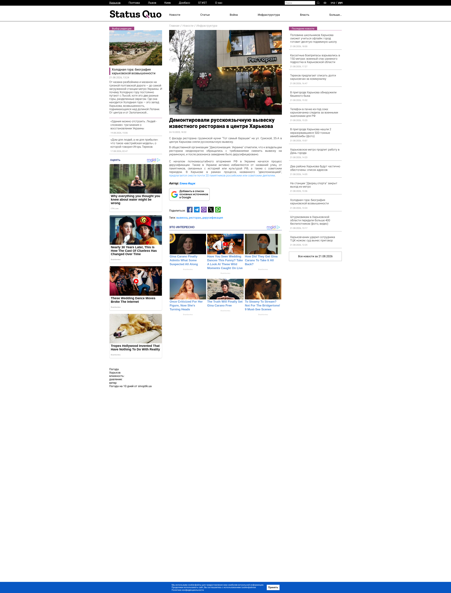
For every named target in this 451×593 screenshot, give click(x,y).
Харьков (115, 2)
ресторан (195, 217)
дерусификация (212, 217)
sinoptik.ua (145, 386)
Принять (273, 587)
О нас (218, 2)
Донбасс (184, 2)
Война (234, 14)
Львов (152, 2)
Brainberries (188, 269)
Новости (174, 14)
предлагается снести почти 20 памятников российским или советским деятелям (222, 175)
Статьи (205, 14)
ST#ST (202, 2)
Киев (167, 2)
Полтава (134, 2)
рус (340, 2)
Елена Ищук (187, 183)
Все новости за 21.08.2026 (315, 256)
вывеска (182, 217)
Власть (304, 14)
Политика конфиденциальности (188, 590)
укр (333, 2)
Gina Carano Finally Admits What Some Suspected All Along (184, 260)
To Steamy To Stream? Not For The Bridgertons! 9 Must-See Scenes (262, 305)
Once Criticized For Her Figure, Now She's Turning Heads (186, 305)
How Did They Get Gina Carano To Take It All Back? (261, 260)
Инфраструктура (269, 14)
